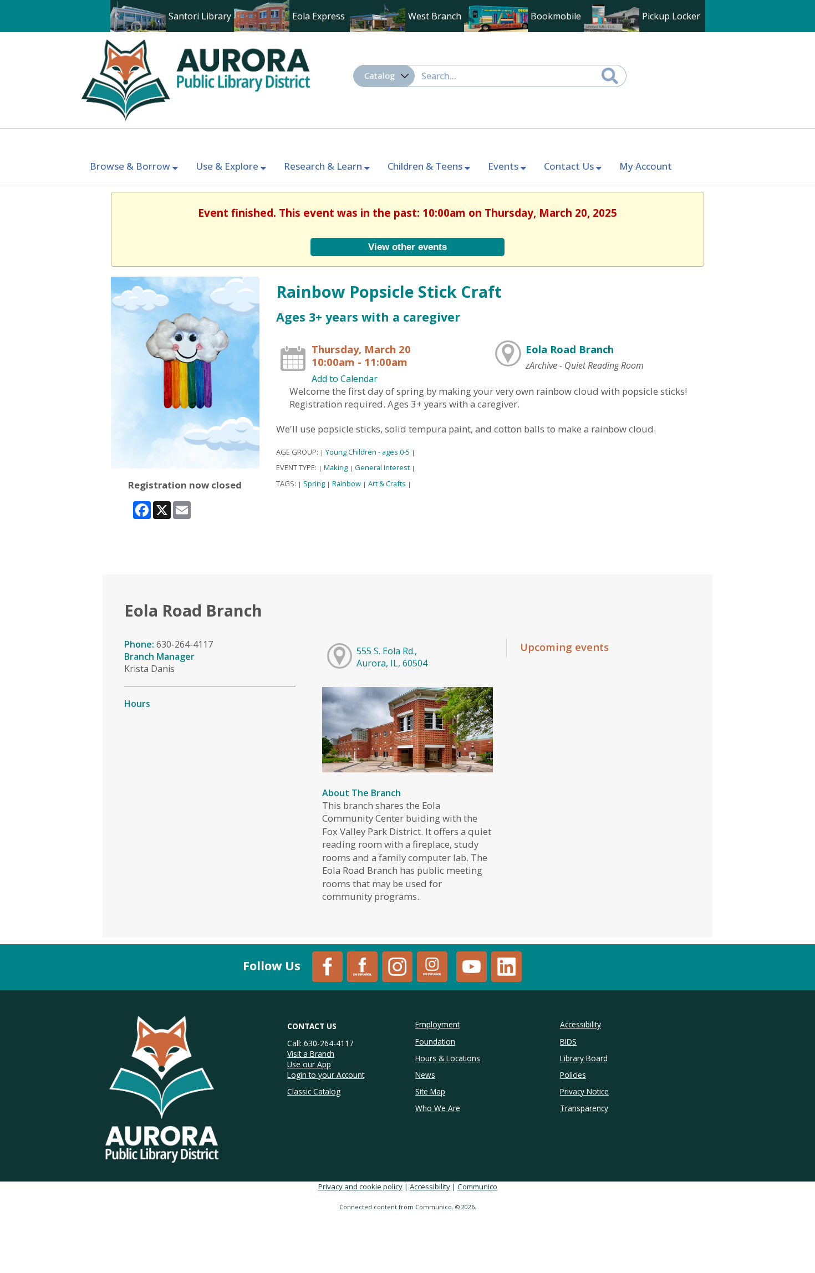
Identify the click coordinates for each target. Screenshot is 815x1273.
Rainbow (346, 483)
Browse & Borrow (131, 166)
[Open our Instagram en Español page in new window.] (432, 966)
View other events (407, 246)
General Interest (382, 467)
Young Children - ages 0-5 (367, 452)
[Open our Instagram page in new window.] (397, 966)
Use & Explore (228, 166)
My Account (645, 166)
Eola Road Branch (570, 349)
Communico (477, 1186)
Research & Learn (324, 166)
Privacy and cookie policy (360, 1186)
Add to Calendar (345, 379)
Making (336, 467)
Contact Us (570, 166)
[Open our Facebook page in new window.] (327, 966)
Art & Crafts (387, 483)
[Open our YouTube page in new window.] (471, 966)
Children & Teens (426, 166)
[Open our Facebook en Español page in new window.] (362, 966)
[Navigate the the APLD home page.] (195, 79)
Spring (314, 483)
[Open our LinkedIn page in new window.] (506, 966)
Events (504, 166)
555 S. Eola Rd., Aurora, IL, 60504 (391, 657)
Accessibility (430, 1186)
